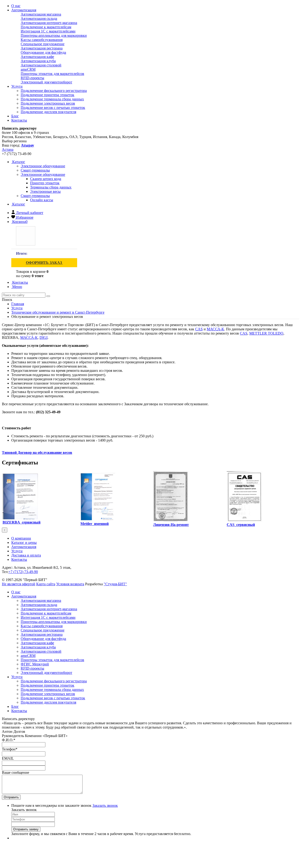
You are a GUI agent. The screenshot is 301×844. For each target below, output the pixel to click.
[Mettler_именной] (98, 519)
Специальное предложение (42, 44)
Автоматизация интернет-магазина (49, 23)
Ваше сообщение (15, 772)
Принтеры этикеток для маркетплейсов (52, 74)
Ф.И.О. (8, 740)
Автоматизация (23, 10)
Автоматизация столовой (41, 65)
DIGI (44, 338)
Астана (7, 149)
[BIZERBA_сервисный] (20, 518)
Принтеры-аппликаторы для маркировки (54, 35)
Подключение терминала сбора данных (52, 99)
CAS (199, 329)
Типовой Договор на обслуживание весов (37, 453)
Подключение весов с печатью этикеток (53, 108)
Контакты (19, 120)
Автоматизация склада (39, 18)
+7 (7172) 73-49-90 (23, 572)
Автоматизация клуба (38, 61)
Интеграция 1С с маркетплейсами (48, 31)
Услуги (17, 86)
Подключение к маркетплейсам (46, 27)
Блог (15, 116)
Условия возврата (70, 584)
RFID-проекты (32, 78)
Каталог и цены (24, 543)
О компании (21, 538)
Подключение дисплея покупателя (48, 112)
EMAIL (8, 758)
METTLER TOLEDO (266, 333)
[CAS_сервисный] (244, 520)
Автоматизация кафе (37, 57)
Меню (16, 287)
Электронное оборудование (43, 174)
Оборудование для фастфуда (43, 52)
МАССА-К (215, 329)
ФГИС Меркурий (35, 664)
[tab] (43, 166)
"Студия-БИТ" (115, 584)
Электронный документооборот (46, 82)
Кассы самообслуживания (42, 40)
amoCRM (28, 69)
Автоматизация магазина (41, 14)
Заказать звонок (105, 805)
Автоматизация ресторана (42, 48)
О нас (15, 6)
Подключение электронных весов (48, 103)
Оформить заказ (44, 263)
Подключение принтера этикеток (47, 95)
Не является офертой (18, 584)
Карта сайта (45, 584)
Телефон (9, 749)
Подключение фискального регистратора (54, 91)
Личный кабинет (29, 213)
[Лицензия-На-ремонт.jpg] (170, 520)
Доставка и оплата (26, 555)
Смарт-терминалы (35, 196)
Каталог (18, 162)
